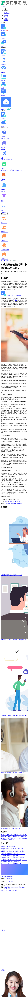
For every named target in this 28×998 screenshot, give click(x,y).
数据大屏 (3, 95)
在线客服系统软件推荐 (13, 838)
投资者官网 (7, 13)
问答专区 (6, 18)
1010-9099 (9, 879)
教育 (2, 200)
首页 (2, 260)
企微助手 (3, 126)
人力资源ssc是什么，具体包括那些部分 (11, 828)
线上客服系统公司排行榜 (7, 846)
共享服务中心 (4, 241)
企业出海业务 (4, 259)
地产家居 (3, 189)
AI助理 (2, 88)
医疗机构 (17, 170)
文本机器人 (4, 55)
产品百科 (6, 20)
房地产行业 (4, 191)
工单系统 (3, 118)
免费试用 (3, 6)
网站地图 (14, 890)
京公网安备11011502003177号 (12, 887)
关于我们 (6, 12)
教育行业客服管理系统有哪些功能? (10, 854)
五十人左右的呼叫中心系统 (8, 863)
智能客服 (21, 838)
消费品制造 (4, 159)
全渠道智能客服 (5, 250)
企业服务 (3, 137)
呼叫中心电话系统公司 (7, 835)
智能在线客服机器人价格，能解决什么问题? (12, 851)
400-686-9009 (10, 881)
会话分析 (3, 80)
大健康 (2, 168)
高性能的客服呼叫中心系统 (12, 502)
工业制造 (9, 159)
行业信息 (6, 15)
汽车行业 (3, 147)
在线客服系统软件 (17, 835)
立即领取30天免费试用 (7, 876)
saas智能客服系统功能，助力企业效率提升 (12, 848)
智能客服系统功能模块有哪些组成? (15, 503)
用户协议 (8, 890)
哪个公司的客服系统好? (7, 861)
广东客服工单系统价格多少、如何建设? (11, 860)
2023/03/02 (16, 846)
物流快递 (3, 179)
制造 (2, 158)
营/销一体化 (4, 223)
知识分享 (6, 16)
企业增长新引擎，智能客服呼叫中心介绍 (11, 575)
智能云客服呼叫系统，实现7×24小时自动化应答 (13, 639)
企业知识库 (4, 64)
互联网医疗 (6, 170)
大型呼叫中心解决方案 (7, 855)
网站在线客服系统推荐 (10, 836)
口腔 (2, 170)
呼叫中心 (3, 30)
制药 (21, 170)
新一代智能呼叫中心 (17, 295)
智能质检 (3, 72)
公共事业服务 (4, 212)
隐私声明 (3, 890)
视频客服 (3, 46)
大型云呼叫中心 (9, 839)
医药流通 (12, 170)
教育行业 (3, 201)
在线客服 (3, 38)
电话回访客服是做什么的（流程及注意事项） (12, 772)
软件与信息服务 (5, 138)
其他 (2, 210)
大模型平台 (4, 109)
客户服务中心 (4, 232)
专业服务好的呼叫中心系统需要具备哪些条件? (13, 857)
